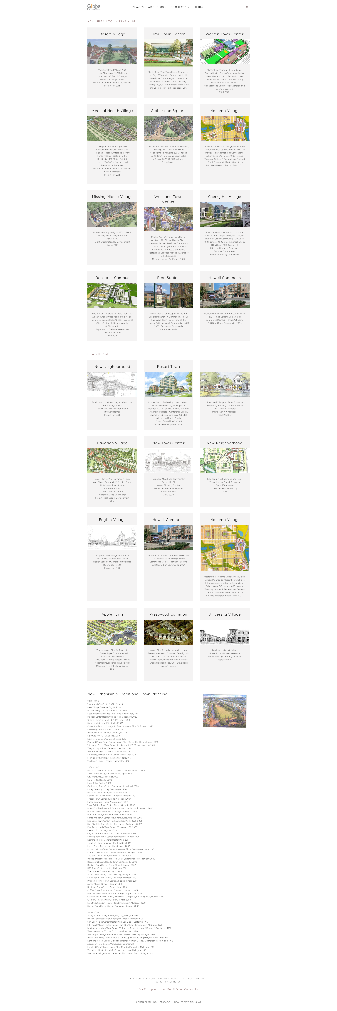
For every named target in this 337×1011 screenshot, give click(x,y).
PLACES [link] (138, 7)
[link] (93, 6)
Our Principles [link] (147, 989)
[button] (247, 7)
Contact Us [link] (191, 989)
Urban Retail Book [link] (170, 989)
